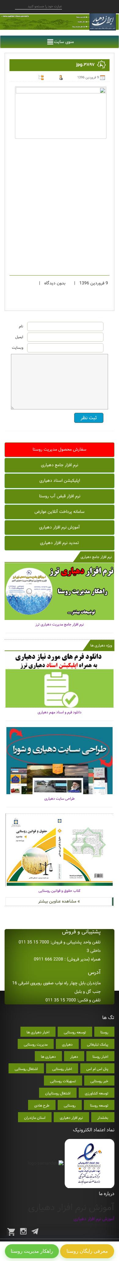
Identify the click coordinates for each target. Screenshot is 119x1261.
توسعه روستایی (75, 1032)
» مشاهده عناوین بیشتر (59, 901)
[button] (64, 42)
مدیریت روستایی (36, 1044)
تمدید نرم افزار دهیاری (59, 542)
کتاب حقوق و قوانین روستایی (59, 891)
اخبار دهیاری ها (38, 1032)
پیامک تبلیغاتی (97, 1044)
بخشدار (102, 1118)
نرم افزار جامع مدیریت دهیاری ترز (59, 624)
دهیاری (67, 1044)
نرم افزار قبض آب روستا (59, 496)
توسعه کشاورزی (96, 1093)
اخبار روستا (100, 1057)
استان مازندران (34, 1118)
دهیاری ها (48, 1057)
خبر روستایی (99, 1081)
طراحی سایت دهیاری (59, 799)
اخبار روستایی (62, 1069)
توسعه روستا (99, 1105)
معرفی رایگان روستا (87, 1251)
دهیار (74, 1057)
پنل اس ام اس (97, 1069)
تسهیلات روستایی (63, 1081)
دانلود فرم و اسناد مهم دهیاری (59, 712)
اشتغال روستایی (26, 1069)
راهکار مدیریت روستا (32, 1251)
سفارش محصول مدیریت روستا (59, 449)
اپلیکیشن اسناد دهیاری (59, 480)
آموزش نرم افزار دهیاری (59, 527)
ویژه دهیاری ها (101, 645)
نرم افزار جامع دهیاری (59, 465)
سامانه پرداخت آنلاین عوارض (59, 511)
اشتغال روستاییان (57, 1093)
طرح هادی (41, 1105)
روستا (104, 1032)
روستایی (70, 1105)
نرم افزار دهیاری (71, 1118)
